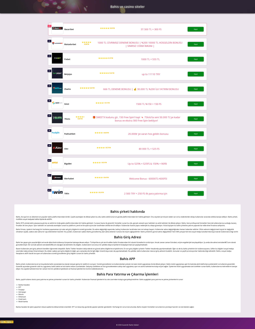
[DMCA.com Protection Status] (6, 323)
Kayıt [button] (196, 29)
